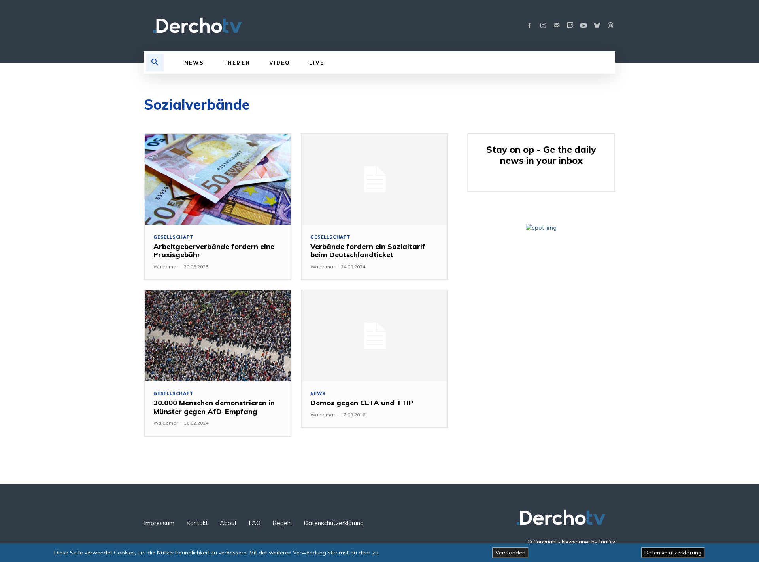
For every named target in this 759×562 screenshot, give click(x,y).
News (317, 393)
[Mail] (556, 25)
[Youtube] (583, 25)
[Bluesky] (597, 25)
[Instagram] (543, 25)
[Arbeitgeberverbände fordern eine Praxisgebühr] (218, 179)
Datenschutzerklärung (673, 552)
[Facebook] (529, 25)
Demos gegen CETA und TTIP (361, 402)
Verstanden (510, 552)
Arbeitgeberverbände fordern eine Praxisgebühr (213, 251)
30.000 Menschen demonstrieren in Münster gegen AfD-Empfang (214, 407)
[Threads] (610, 25)
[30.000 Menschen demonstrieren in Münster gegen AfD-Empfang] (218, 335)
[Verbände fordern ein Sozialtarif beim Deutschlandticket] (374, 179)
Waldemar (165, 267)
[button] (155, 62)
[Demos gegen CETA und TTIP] (374, 335)
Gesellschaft (173, 237)
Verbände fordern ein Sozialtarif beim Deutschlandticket (367, 251)
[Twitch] (570, 25)
